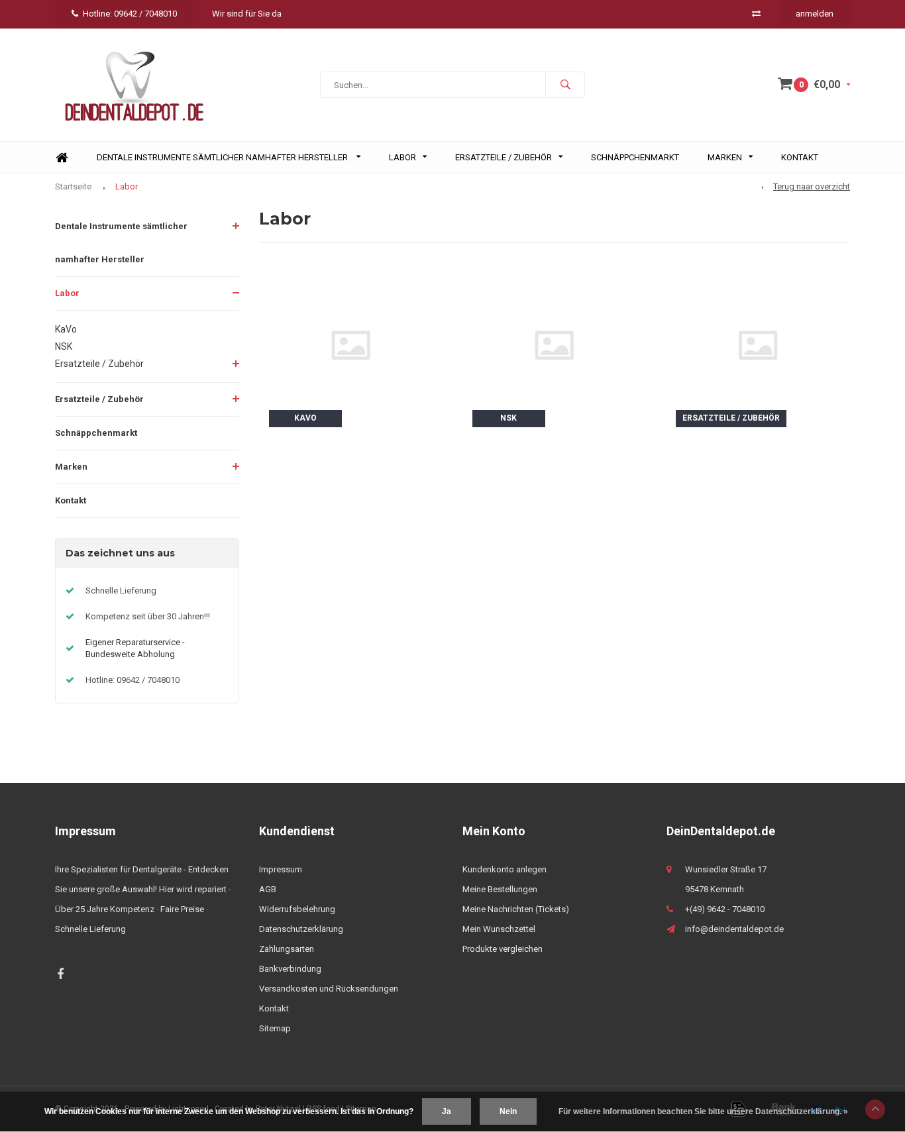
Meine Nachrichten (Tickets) (515, 909)
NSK (63, 346)
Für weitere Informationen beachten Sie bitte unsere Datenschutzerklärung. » (703, 1111)
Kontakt (799, 157)
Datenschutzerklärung (301, 929)
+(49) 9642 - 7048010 (725, 909)
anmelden (814, 14)
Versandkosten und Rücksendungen (328, 989)
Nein (508, 1111)
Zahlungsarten (286, 949)
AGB (267, 889)
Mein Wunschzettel (498, 929)
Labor (402, 157)
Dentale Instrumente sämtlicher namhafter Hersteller (223, 157)
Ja (446, 1111)
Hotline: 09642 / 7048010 (130, 14)
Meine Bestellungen (499, 889)
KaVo (66, 329)
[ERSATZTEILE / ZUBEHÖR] (757, 344)
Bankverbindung (290, 969)
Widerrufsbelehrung (297, 909)
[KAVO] (351, 344)
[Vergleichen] (756, 14)
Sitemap (275, 1028)
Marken (725, 157)
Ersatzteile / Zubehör (503, 157)
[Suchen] (565, 85)
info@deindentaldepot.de (734, 929)
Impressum (280, 869)
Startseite (73, 186)
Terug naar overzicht (811, 186)
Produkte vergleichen (502, 949)
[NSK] (554, 344)
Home (61, 158)
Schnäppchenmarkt (635, 157)
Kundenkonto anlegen (504, 869)
